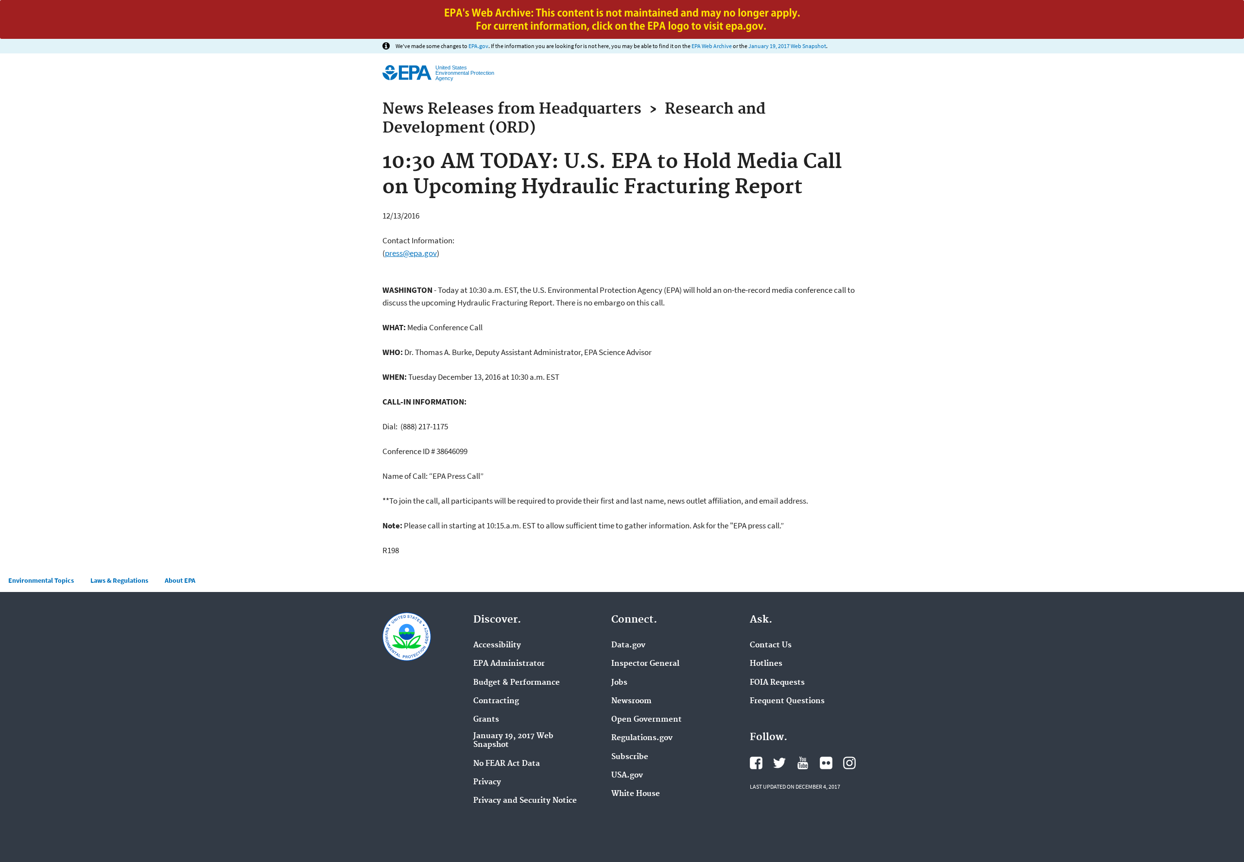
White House (635, 794)
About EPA (180, 580)
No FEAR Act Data (506, 764)
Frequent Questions (787, 701)
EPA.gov (478, 46)
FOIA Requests (777, 682)
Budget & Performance (516, 682)
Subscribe (629, 757)
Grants (486, 719)
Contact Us (771, 645)
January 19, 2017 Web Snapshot (787, 46)
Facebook (756, 763)
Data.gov (628, 645)
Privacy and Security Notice (525, 800)
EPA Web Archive (711, 46)
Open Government (646, 719)
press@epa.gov (411, 253)
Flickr (826, 763)
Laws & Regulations (119, 580)
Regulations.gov (642, 738)
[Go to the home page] (407, 72)
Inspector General (645, 663)
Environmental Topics (41, 580)
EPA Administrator (509, 663)
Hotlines (766, 663)
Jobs (619, 682)
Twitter (779, 763)
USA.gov (627, 775)
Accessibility (497, 645)
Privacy (487, 782)
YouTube (802, 763)
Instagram (849, 763)
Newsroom (631, 701)
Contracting (496, 701)
